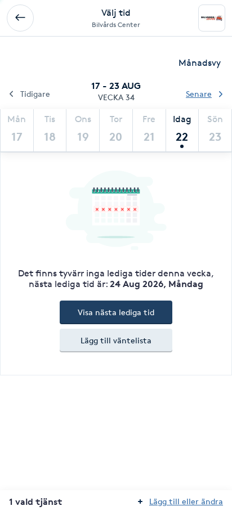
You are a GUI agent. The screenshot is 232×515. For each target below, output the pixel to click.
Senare (199, 93)
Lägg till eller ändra (186, 501)
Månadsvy (200, 62)
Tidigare (35, 93)
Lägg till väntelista (116, 340)
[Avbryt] (20, 18)
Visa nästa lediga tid (116, 312)
